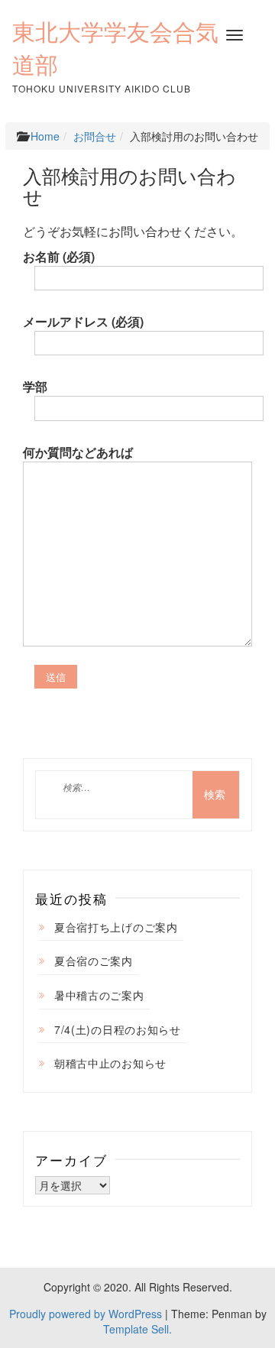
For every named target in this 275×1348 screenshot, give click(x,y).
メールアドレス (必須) (83, 321)
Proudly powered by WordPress (85, 1313)
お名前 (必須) (59, 256)
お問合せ (94, 136)
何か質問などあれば (78, 452)
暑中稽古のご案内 (99, 995)
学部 (35, 386)
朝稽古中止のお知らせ (110, 1063)
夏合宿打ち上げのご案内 (116, 927)
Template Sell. (137, 1329)
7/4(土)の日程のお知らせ (117, 1029)
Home (45, 136)
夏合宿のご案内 (93, 960)
